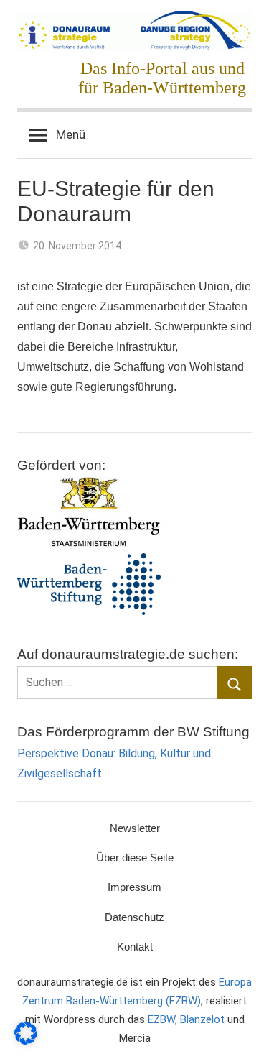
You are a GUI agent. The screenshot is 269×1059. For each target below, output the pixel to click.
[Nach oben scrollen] (242, 1032)
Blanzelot (202, 1019)
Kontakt (135, 946)
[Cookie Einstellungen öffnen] (25, 1041)
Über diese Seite (135, 857)
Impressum (134, 887)
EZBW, (164, 1019)
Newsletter (135, 828)
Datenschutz (134, 917)
